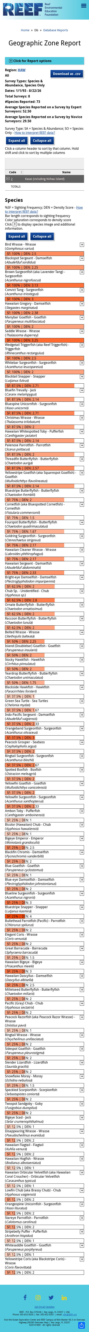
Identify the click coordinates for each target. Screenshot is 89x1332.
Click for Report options (32, 61)
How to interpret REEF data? (34, 132)
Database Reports (55, 30)
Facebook (25, 1300)
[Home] (32, 10)
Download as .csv (67, 73)
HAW (21, 70)
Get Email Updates (44, 1306)
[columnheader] (14, 172)
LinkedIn (64, 1300)
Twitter (51, 1300)
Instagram (38, 1300)
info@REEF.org (70, 1314)
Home (25, 30)
